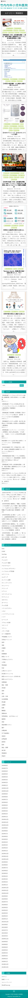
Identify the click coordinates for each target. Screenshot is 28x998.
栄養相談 (22, 30)
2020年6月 (5, 947)
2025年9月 (5, 794)
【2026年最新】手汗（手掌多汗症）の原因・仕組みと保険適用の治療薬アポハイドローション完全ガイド (13, 449)
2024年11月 (5, 822)
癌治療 (3, 702)
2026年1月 (5, 785)
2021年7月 (5, 930)
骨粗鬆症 (23, 32)
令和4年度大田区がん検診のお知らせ (14, 314)
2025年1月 (5, 816)
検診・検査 (22, 79)
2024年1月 (5, 850)
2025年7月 (5, 799)
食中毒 (3, 750)
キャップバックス (7, 582)
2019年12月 (5, 964)
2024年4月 (5, 842)
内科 (3, 651)
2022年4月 (5, 910)
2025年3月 (5, 811)
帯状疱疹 (4, 665)
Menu (4, 1)
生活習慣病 (5, 699)
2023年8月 (5, 865)
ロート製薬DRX (6, 634)
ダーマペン (5, 602)
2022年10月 (5, 893)
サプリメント (18, 28)
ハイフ (3, 616)
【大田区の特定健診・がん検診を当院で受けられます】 (14, 84)
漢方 (3, 693)
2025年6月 (5, 802)
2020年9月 (5, 941)
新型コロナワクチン (7, 679)
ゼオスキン (5, 599)
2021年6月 (5, 933)
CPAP (3, 551)
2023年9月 (5, 862)
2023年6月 (5, 870)
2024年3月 (5, 845)
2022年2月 (5, 916)
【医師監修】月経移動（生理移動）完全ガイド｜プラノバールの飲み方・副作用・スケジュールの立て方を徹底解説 (13, 414)
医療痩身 (6, 175)
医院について (14, 79)
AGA (3, 548)
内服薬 (16, 30)
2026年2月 (5, 782)
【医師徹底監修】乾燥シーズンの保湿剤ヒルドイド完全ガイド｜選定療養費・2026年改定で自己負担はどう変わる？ (14, 458)
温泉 (3, 690)
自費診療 (11, 32)
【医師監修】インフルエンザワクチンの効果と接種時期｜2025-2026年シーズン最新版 (13, 397)
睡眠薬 (3, 710)
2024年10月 (5, 825)
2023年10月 (5, 859)
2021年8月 (5, 927)
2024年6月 (5, 836)
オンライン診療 (6, 580)
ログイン (4, 976)
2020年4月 (5, 953)
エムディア (5, 577)
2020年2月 (5, 958)
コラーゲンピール (7, 594)
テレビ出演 (5, 605)
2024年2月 (5, 848)
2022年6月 (5, 904)
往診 (3, 668)
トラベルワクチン (7, 608)
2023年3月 (5, 879)
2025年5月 (5, 805)
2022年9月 (5, 896)
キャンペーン (5, 585)
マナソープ (5, 625)
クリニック (10, 28)
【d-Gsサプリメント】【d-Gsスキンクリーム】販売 (14, 133)
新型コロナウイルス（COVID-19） (11, 676)
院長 (11, 130)
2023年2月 (5, 882)
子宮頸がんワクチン (7, 659)
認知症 (17, 32)
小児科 (3, 662)
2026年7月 (5, 768)
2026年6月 (5, 771)
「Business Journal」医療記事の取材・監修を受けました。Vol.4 (13, 272)
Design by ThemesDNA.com (14, 996)
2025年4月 (5, 808)
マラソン (4, 628)
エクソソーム (5, 574)
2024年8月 (5, 830)
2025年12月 (5, 788)
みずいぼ (4, 557)
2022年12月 (5, 887)
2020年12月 (5, 938)
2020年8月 (5, 944)
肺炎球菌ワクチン (7, 724)
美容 (11, 128)
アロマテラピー (6, 565)
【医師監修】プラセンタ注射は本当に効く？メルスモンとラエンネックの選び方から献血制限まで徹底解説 (13, 406)
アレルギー (5, 560)
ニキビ (3, 611)
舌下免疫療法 (5, 733)
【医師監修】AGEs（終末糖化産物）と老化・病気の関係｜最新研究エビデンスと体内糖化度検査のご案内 (14, 36)
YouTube (7, 173)
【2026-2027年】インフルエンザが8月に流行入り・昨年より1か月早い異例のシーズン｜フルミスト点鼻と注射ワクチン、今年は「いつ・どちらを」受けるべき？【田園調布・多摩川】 (14, 477)
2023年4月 (5, 876)
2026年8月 (5, 765)
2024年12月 (5, 819)
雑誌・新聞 (5, 747)
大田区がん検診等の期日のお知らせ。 (14, 230)
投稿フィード (5, 979)
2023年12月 (5, 853)
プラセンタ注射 (6, 622)
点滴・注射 (5, 696)
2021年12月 (5, 921)
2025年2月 (5, 813)
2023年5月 (5, 873)
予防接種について (7, 636)
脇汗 (3, 727)
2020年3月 (5, 955)
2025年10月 (5, 791)
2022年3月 (5, 913)
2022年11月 (5, 890)
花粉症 (3, 736)
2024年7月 (5, 833)
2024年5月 (5, 839)
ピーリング (5, 619)
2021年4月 (5, 936)
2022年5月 (5, 907)
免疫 (23, 173)
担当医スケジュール (7, 673)
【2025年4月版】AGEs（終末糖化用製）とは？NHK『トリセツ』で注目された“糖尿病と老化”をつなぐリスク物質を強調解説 (14, 184)
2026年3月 (5, 779)
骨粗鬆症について (14, 357)
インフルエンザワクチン (8, 568)
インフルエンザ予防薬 (8, 571)
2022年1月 (5, 919)
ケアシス (4, 591)
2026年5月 (5, 774)
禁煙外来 (4, 713)
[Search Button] (14, 991)
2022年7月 (5, 901)
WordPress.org (6, 985)
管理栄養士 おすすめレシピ (10, 716)
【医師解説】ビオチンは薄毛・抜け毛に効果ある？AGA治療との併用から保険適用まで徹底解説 (14, 423)
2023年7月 (5, 867)
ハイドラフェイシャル (8, 614)
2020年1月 (5, 961)
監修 (16, 268)
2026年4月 (5, 777)
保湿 (22, 124)
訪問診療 (4, 739)
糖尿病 (5, 32)
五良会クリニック (8, 30)
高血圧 (3, 756)
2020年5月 (5, 950)
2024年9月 (5, 828)
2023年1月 (5, 884)
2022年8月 (5, 899)
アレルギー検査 (6, 563)
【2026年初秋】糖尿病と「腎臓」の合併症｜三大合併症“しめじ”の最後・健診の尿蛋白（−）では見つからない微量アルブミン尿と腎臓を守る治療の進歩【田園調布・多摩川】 (14, 508)
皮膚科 (3, 705)
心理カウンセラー (7, 670)
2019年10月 (5, 967)
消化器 (3, 687)
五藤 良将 (11, 40)
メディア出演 (9, 268)
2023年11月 (5, 856)
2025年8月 (5, 796)
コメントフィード (7, 982)
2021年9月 (5, 924)
